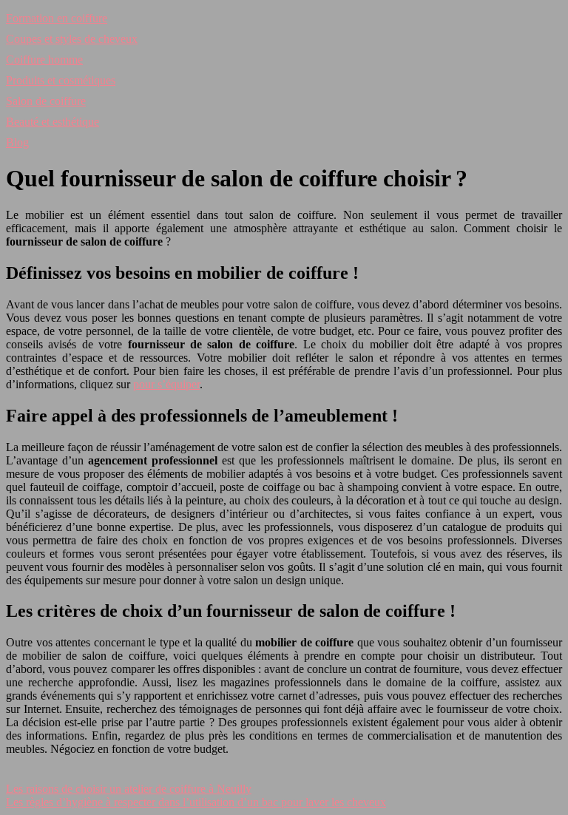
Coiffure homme (44, 59)
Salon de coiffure (46, 101)
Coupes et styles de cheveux (72, 39)
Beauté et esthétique (52, 121)
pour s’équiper (166, 384)
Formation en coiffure (56, 18)
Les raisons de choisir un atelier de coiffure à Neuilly (128, 788)
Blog (17, 142)
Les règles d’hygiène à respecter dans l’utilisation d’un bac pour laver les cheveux (196, 802)
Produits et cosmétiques (60, 80)
